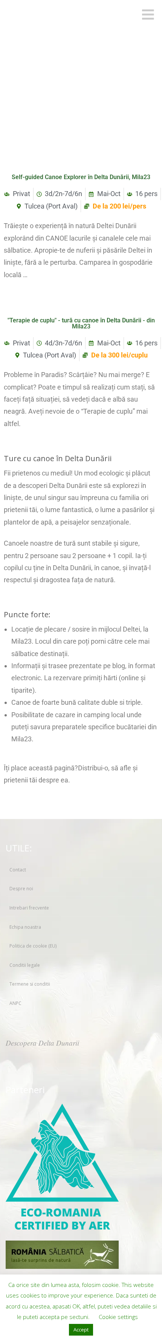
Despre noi (21, 888)
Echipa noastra (25, 927)
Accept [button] (81, 1329)
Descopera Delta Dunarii (42, 1043)
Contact (17, 870)
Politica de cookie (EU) (33, 946)
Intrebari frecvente (29, 908)
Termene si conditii (29, 984)
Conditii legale (24, 965)
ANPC (15, 1003)
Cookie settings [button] (118, 1317)
